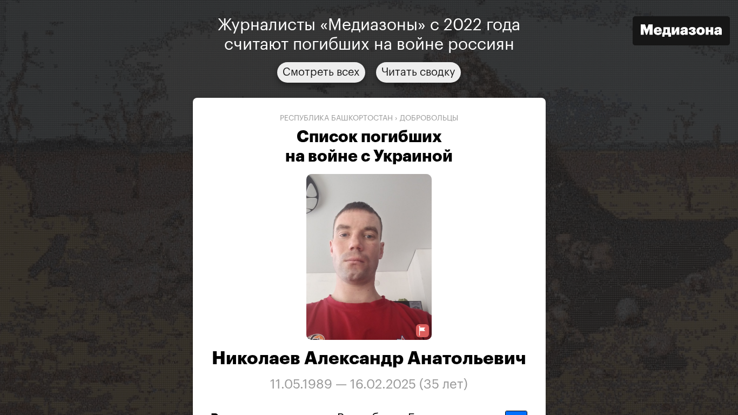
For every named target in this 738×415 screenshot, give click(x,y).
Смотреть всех (321, 72)
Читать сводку (418, 72)
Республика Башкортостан (336, 118)
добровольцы (429, 118)
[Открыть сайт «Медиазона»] (681, 32)
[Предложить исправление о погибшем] (422, 331)
